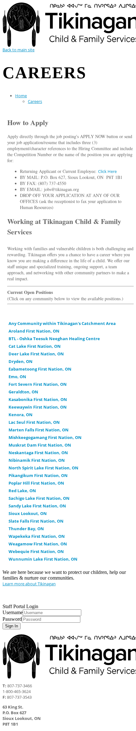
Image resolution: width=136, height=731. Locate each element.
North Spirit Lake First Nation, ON (43, 468)
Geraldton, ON (23, 392)
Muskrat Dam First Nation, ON (40, 445)
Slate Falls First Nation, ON (36, 521)
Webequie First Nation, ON (36, 551)
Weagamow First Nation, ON (38, 544)
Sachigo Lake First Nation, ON (39, 498)
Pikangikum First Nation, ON (38, 475)
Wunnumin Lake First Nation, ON (43, 559)
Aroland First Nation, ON (34, 331)
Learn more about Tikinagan (29, 584)
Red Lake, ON (22, 490)
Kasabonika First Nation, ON (38, 399)
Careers (35, 101)
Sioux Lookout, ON (28, 513)
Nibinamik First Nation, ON (37, 460)
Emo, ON (17, 376)
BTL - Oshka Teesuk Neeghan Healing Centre (54, 338)
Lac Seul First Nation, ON (34, 422)
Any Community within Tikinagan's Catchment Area (62, 323)
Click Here (107, 171)
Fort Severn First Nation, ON (38, 384)
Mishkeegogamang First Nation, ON (45, 437)
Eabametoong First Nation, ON (40, 369)
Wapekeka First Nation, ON (37, 536)
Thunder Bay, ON (26, 528)
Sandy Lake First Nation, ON (37, 506)
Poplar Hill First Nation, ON (36, 483)
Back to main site (18, 50)
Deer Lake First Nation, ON (36, 354)
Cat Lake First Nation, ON (35, 346)
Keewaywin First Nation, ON (38, 407)
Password (12, 619)
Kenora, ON (21, 414)
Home (21, 96)
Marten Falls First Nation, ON (39, 430)
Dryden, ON (21, 361)
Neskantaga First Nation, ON (38, 452)
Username (13, 612)
